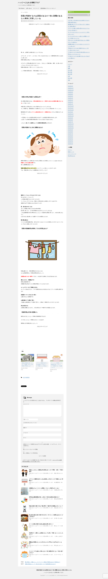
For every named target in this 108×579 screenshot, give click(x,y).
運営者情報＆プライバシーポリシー (48, 8)
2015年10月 (71, 128)
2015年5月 (70, 137)
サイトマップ (36, 8)
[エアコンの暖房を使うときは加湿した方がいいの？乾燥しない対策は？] (42, 357)
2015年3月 (70, 141)
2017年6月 (70, 112)
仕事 (69, 66)
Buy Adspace (21, 8)
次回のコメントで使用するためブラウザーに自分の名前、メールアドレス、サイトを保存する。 (42, 445)
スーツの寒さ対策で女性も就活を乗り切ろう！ (41, 524)
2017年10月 (71, 110)
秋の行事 (70, 78)
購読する (72, 11)
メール (25, 432)
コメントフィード (72, 153)
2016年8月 (70, 120)
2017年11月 (70, 108)
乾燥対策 (27, 377)
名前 (25, 427)
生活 (24, 377)
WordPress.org (71, 155)
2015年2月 (70, 143)
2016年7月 (70, 122)
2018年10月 (71, 90)
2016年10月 (71, 116)
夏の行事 (70, 72)
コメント (26, 404)
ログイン (70, 149)
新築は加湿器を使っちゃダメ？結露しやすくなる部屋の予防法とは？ (27, 364)
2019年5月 (70, 86)
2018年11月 (70, 88)
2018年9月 (70, 92)
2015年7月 (70, 133)
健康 (69, 68)
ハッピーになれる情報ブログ (29, 2)
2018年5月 (70, 96)
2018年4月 (70, 98)
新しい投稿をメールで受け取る (30, 453)
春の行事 (70, 74)
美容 (69, 80)
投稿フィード (71, 151)
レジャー (70, 64)
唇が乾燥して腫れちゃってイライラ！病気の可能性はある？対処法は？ (42, 562)
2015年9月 (70, 130)
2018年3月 (70, 100)
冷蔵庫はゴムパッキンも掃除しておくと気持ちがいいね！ (44, 488)
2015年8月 (70, 132)
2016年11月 (70, 114)
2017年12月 (71, 106)
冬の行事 (70, 70)
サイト (24, 437)
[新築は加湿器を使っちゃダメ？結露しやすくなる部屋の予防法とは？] (27, 357)
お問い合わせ (29, 8)
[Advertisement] (42, 84)
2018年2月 (70, 102)
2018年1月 (70, 104)
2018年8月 (70, 94)
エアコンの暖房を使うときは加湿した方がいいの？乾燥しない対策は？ (42, 364)
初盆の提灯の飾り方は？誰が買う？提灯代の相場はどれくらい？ (46, 506)
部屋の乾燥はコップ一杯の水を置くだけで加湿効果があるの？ (40, 564)
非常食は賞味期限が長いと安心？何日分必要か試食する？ (44, 497)
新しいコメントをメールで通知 (30, 449)
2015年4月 (70, 139)
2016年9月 (70, 118)
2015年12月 (71, 124)
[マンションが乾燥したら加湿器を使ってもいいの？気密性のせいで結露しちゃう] (56, 357)
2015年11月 (70, 126)
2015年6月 (70, 135)
